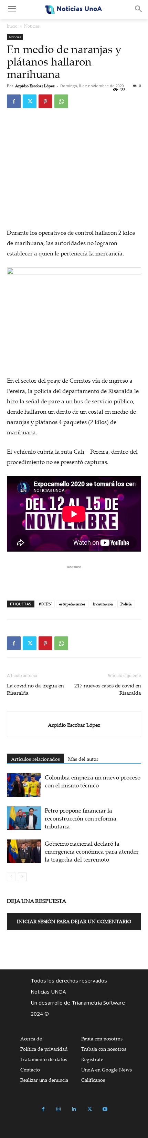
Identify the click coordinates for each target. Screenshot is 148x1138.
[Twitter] (29, 101)
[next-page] (22, 877)
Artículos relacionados (35, 759)
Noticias (32, 26)
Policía (126, 604)
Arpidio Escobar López (35, 86)
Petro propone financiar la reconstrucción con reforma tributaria (80, 818)
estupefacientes (72, 604)
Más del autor (83, 759)
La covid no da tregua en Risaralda (35, 689)
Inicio (12, 26)
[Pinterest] (45, 101)
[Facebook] (14, 101)
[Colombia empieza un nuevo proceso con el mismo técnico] (24, 785)
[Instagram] (59, 1109)
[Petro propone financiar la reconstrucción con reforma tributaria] (24, 818)
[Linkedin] (74, 1109)
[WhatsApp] (61, 101)
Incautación (103, 604)
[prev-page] (11, 877)
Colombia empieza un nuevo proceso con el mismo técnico (92, 781)
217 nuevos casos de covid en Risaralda (107, 689)
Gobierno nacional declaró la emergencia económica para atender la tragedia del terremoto (92, 851)
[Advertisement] (74, 579)
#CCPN (45, 604)
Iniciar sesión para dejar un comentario (74, 921)
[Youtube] (105, 1109)
